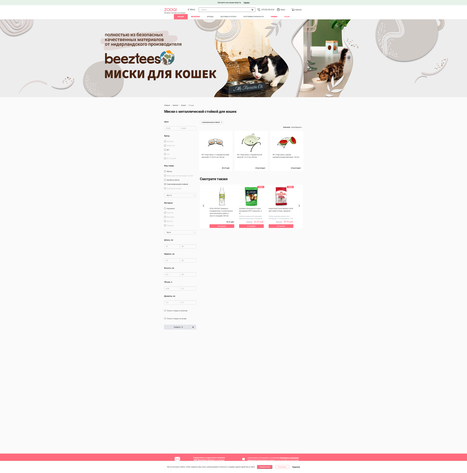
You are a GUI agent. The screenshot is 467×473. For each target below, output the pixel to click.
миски (169, 171)
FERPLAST (171, 146)
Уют (168, 154)
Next (299, 208)
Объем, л (168, 282)
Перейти (246, 3)
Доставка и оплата (228, 16)
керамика (171, 208)
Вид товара (169, 166)
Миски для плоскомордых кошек (180, 176)
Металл (170, 221)
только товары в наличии (177, 311)
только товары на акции (176, 319)
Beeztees (170, 141)
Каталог (180, 16)
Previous (204, 210)
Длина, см (168, 240)
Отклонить (282, 467)
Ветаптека (195, 16)
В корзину (222, 226)
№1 (168, 150)
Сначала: (287, 127)
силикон (170, 225)
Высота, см (169, 268)
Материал (168, 203)
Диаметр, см (169, 296)
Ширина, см (169, 254)
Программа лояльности (253, 16)
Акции (287, 16)
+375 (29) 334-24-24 (267, 9)
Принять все (265, 467)
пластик (170, 213)
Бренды (210, 16)
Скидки (274, 16)
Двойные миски (173, 180)
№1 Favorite (171, 158)
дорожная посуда (174, 188)
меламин (170, 217)
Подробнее (296, 467)
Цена (166, 122)
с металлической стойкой (177, 184)
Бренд (166, 136)
